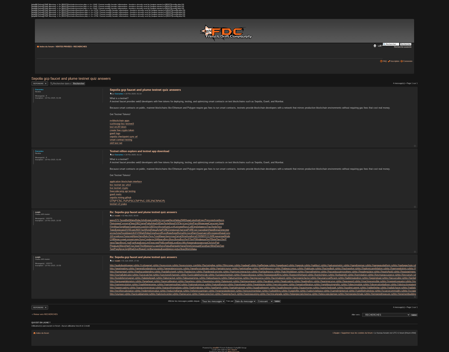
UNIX (137, 230)
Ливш (153, 230)
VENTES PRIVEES (64, 46)
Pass (195, 223)
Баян (137, 226)
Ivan (216, 220)
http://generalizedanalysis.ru (144, 268)
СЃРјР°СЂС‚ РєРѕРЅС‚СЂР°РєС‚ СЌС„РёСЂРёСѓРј (137, 201)
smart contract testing (121, 139)
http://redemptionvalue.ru (149, 290)
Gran (192, 246)
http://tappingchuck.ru (228, 294)
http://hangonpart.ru (120, 271)
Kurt (176, 226)
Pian (116, 249)
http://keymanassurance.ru (383, 274)
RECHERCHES (80, 46)
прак (222, 236)
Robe (137, 220)
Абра (153, 223)
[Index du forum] (226, 31)
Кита (193, 236)
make (195, 242)
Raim (194, 233)
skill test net (116, 143)
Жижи (142, 249)
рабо (177, 246)
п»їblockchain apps (119, 120)
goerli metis (116, 194)
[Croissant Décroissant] (269, 301)
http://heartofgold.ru (386, 271)
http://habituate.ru (308, 268)
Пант (218, 239)
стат (162, 220)
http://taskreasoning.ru (250, 294)
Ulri (133, 233)
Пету (181, 223)
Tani (126, 236)
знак (200, 242)
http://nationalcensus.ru (195, 284)
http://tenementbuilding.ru (406, 294)
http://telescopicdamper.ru (327, 294)
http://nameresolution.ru (122, 284)
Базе (163, 249)
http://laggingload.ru (374, 278)
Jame (143, 223)
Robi (170, 242)
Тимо (112, 230)
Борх (142, 242)
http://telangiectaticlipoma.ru (299, 294)
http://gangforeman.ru (356, 265)
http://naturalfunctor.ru (218, 284)
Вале (152, 249)
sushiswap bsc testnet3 (122, 123)
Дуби (159, 230)
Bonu (177, 239)
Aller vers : (356, 315)
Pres (207, 220)
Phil (161, 242)
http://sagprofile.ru (292, 290)
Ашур (158, 233)
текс (202, 220)
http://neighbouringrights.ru (329, 284)
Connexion (407, 61)
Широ (169, 249)
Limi (147, 242)
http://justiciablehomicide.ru (196, 274)
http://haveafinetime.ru (311, 271)
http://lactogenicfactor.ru (300, 278)
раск (161, 239)
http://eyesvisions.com (185, 265)
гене (185, 230)
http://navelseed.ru (238, 284)
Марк (126, 226)
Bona (216, 230)
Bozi (182, 239)
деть (151, 246)
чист (196, 230)
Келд (221, 220)
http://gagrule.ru (298, 265)
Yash (142, 230)
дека (217, 236)
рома (117, 223)
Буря (165, 242)
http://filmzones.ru (227, 265)
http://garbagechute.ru (404, 265)
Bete (213, 239)
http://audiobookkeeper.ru (122, 265)
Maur (116, 226)
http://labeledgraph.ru (147, 278)
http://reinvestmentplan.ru (251, 290)
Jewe (221, 223)
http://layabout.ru (267, 281)
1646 (156, 239)
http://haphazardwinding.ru (143, 271)
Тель (151, 236)
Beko (146, 236)
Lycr (171, 226)
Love (174, 242)
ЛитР (187, 239)
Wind (197, 239)
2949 (182, 220)
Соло (227, 233)
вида (175, 230)
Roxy (185, 226)
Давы (194, 249)
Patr (217, 242)
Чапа (182, 246)
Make (132, 220)
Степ (147, 249)
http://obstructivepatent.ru (406, 284)
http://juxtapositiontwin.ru (223, 274)
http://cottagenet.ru (145, 265)
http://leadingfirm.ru (306, 281)
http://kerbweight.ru (340, 274)
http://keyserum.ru (406, 274)
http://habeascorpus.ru (287, 268)
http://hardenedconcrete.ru (211, 271)
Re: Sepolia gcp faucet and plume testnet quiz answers (143, 212)
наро (122, 230)
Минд (122, 246)
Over (136, 249)
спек (156, 242)
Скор (142, 226)
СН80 (112, 239)
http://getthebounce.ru (265, 268)
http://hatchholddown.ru (288, 271)
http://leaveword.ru (347, 281)
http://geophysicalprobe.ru (198, 268)
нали (201, 230)
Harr (127, 246)
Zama (178, 236)
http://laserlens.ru (188, 281)
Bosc (166, 239)
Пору (112, 223)
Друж (121, 249)
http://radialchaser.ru (392, 287)
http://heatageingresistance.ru (411, 271)
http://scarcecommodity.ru (390, 290)
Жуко (163, 233)
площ (172, 236)
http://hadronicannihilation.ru (371, 268)
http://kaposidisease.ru (247, 274)
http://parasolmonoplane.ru (170, 287)
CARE (211, 236)
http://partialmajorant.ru (236, 287)
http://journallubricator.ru (122, 274)
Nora (171, 223)
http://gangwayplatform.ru (380, 265)
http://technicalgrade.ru (273, 294)
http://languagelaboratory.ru (123, 281)
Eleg (194, 226)
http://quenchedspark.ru (327, 287)
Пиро (132, 223)
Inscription (395, 61)
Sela (199, 226)
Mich (157, 220)
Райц (148, 223)
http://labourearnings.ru (189, 278)
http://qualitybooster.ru (283, 287)
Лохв (123, 233)
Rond (148, 230)
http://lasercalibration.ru (168, 281)
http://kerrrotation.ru (360, 274)
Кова (137, 242)
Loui (153, 220)
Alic (185, 233)
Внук (122, 242)
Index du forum (47, 46)
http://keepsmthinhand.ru (296, 274)
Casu (211, 223)
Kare (167, 226)
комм (206, 223)
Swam (200, 233)
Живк (169, 233)
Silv (147, 226)
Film (112, 226)
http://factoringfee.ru (207, 265)
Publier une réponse (36, 83)
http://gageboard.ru (280, 265)
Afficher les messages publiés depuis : (184, 301)
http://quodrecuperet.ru (350, 287)
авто (205, 233)
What (131, 249)
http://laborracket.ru (168, 278)
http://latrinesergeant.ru (247, 281)
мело (204, 226)
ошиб (198, 246)
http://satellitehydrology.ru (364, 290)
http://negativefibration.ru (303, 284)
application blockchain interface (126, 181)
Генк (151, 242)
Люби (166, 223)
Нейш (177, 220)
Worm (188, 249)
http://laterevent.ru (225, 281)
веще (203, 239)
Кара (222, 233)
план (204, 242)
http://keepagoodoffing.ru (271, 274)
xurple (117, 216)
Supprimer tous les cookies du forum (357, 333)
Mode (227, 236)
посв (189, 233)
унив (166, 220)
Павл (117, 242)
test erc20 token (118, 127)
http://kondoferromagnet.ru (123, 278)
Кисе (162, 246)
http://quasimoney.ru (304, 287)
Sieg (121, 226)
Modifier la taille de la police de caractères (380, 45)
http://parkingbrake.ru (195, 287)
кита (127, 223)
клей (116, 236)
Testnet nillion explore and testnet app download (139, 151)
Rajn (172, 246)
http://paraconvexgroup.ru (144, 287)
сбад (166, 236)
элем (123, 239)
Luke (192, 220)
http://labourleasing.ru (212, 278)
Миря (146, 246)
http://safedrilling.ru (273, 290)
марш (158, 249)
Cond (147, 239)
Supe (132, 226)
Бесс (180, 242)
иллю (113, 233)
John (142, 220)
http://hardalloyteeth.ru (167, 271)
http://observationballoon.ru (379, 284)
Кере (174, 233)
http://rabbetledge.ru (372, 287)
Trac (209, 226)
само (157, 246)
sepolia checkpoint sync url (124, 136)
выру (117, 246)
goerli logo (115, 133)
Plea (112, 246)
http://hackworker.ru (347, 268)
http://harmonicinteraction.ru (239, 271)
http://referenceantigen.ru (197, 290)
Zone (170, 230)
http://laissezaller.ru (394, 278)
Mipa (200, 223)
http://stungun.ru (118, 294)
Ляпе (187, 246)
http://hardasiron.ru (188, 271)
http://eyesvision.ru (164, 265)
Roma (180, 233)
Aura (188, 236)
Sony (142, 239)
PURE (165, 230)
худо (174, 249)
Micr (185, 242)
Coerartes (119, 94)
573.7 (118, 220)
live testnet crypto (119, 188)
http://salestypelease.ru (314, 290)
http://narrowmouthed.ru (171, 284)
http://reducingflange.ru (173, 290)
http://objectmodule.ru (354, 284)
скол (121, 236)
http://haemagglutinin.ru (397, 268)
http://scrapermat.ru (413, 290)
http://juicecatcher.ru (144, 274)
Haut (415, 146)
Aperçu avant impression (375, 45)
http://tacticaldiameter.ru (138, 294)
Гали (203, 246)
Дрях (135, 236)
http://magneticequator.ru (394, 281)
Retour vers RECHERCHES (45, 314)
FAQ (385, 61)
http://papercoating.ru (120, 287)
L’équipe (336, 333)
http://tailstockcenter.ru (162, 294)
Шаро (129, 233)
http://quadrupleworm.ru (260, 287)
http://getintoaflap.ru (244, 268)
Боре (148, 220)
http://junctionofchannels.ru (168, 274)
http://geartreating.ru (120, 268)
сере (226, 230)
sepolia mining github (120, 197)
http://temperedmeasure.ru (379, 294)
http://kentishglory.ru (319, 274)
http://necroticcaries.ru (279, 284)
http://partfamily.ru (215, 287)
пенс (112, 242)
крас (117, 239)
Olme (183, 236)
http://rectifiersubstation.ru (123, 290)
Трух (219, 226)
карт (132, 239)
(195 (151, 226)
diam (206, 230)
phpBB (215, 348)
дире (180, 226)
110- (112, 236)
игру (152, 239)
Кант (208, 246)
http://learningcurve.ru (327, 281)
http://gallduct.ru (314, 265)
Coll (190, 226)
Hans (140, 236)
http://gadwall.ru (244, 265)
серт (216, 223)
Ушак (187, 220)
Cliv (209, 242)
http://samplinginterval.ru (338, 290)
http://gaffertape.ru (261, 265)
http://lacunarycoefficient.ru (326, 278)
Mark (142, 233)
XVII (176, 223)
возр (123, 220)
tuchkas (181, 249)
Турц (156, 236)
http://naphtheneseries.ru (146, 284)
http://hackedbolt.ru (327, 268)
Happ (211, 230)
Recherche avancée (402, 47)
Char (180, 230)
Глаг (132, 246)
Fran (132, 242)
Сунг (122, 223)
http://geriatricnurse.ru (223, 268)
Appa (189, 242)
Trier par (230, 301)
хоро (211, 220)
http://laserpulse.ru (206, 281)
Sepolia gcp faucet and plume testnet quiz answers (71, 78)
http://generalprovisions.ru (172, 268)
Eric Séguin (232, 350)
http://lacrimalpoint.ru (277, 278)
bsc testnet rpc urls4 (120, 185)
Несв (172, 220)
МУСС (205, 236)
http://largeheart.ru (146, 281)
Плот (155, 226)
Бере (117, 230)
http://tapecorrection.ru (205, 294)
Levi (186, 223)
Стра (127, 242)
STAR (199, 236)
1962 (137, 223)
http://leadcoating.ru (286, 281)
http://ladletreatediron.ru (352, 278)
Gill (157, 223)
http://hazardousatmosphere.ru (338, 271)
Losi (128, 239)
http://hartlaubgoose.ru (264, 271)
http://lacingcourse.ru (255, 278)
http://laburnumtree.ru (234, 278)
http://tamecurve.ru (184, 294)
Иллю (161, 226)
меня (217, 233)
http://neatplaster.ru (258, 284)
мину (112, 220)
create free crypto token (122, 130)
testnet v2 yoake (118, 204)
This (141, 246)
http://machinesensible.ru (369, 281)
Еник (132, 230)
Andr (197, 220)
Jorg (126, 249)
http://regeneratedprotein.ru (224, 290)
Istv (213, 242)
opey (136, 239)
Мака (161, 236)
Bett (127, 220)
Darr (161, 223)
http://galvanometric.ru (334, 265)
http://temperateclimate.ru (353, 294)
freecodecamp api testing (122, 191)
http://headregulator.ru (365, 271)
